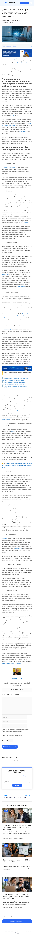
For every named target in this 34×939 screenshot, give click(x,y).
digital (13, 431)
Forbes (12, 115)
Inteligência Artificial (8, 167)
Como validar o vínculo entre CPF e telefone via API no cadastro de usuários (16, 862)
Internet (4, 197)
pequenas (24, 521)
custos (16, 451)
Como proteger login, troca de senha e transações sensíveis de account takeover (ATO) (16, 896)
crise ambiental (7, 330)
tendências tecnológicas (21, 63)
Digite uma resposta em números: (12, 735)
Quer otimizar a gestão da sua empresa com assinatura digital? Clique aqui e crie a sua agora (17, 465)
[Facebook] (11, 690)
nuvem (30, 408)
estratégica (21, 286)
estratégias (18, 548)
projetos (26, 222)
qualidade (22, 131)
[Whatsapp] (18, 690)
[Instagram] (13, 690)
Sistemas (5, 538)
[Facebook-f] (18, 928)
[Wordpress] (22, 690)
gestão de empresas (19, 59)
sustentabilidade (7, 419)
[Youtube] (16, 690)
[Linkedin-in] (15, 928)
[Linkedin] (20, 690)
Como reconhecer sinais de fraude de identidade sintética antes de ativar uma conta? (17, 827)
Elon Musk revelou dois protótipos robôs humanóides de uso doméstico (16, 316)
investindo (5, 274)
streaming (14, 410)
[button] (31, 3)
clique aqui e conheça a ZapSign (11, 663)
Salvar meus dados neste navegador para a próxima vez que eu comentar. (16, 731)
